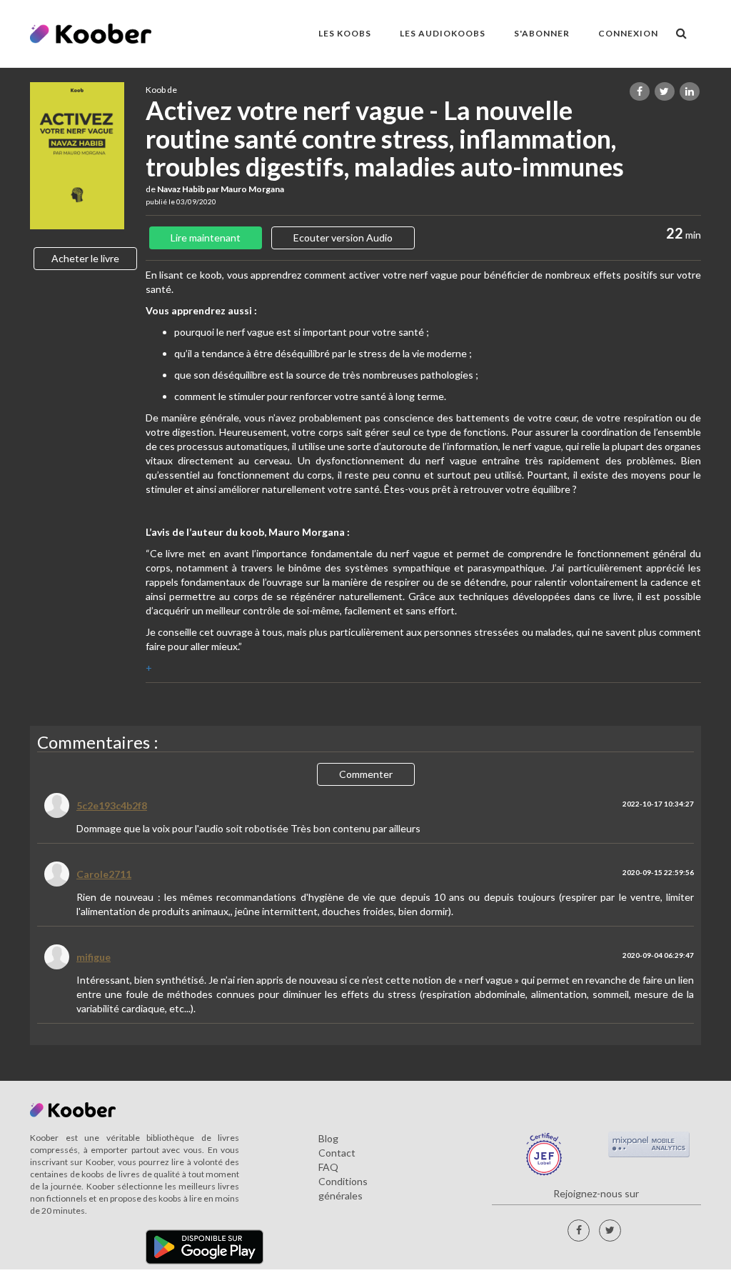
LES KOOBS (344, 33)
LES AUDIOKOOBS (442, 33)
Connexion (628, 33)
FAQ (328, 1167)
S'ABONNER (542, 33)
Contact (337, 1153)
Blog (328, 1138)
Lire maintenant (206, 237)
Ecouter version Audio (343, 237)
